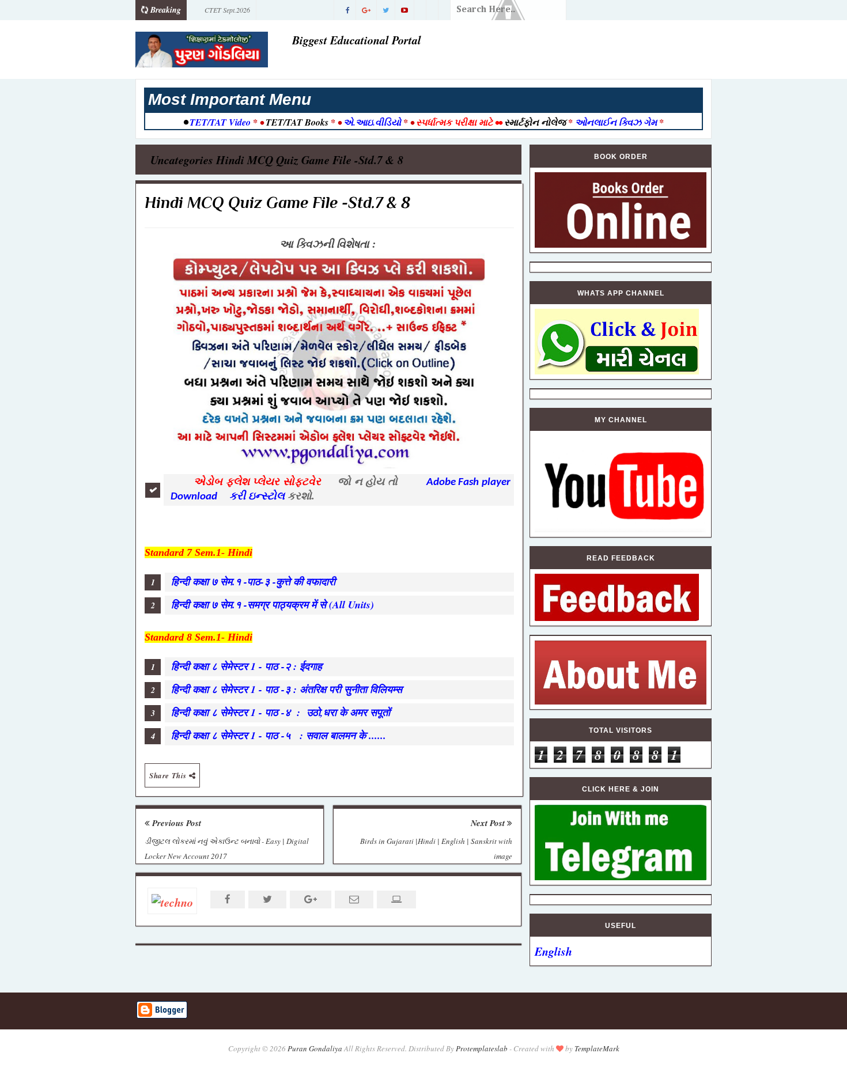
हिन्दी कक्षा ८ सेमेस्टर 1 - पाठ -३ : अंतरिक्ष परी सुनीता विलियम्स (288, 689)
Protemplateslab (482, 1048)
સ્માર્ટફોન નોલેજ (535, 122)
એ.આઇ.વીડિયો (372, 122)
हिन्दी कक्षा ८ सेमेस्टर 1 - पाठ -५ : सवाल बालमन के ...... (278, 735)
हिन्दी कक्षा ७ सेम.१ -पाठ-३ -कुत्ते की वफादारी (255, 581)
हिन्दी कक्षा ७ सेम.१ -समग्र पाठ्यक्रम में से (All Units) (272, 604)
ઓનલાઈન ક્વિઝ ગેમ (617, 122)
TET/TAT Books (297, 122)
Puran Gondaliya (315, 1048)
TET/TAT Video (220, 122)
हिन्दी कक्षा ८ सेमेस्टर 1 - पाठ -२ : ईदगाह (250, 666)
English (553, 951)
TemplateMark (596, 1048)
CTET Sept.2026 (227, 9)
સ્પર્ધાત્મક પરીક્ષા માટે (454, 122)
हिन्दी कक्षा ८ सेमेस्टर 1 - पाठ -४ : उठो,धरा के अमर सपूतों (280, 712)
